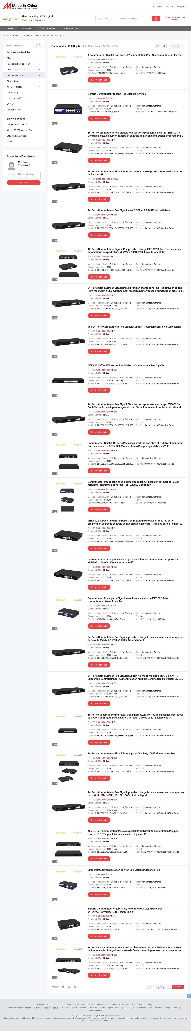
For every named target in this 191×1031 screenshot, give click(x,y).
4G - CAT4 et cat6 (14, 86)
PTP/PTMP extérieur (16, 98)
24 (63, 987)
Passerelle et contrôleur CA (18, 63)
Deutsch (83, 1008)
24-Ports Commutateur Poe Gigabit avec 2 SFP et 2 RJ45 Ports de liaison (129, 210)
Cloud (9, 58)
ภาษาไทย (158, 1008)
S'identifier (157, 6)
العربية (132, 1008)
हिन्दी (150, 1008)
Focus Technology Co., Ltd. (94, 1015)
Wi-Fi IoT (10, 104)
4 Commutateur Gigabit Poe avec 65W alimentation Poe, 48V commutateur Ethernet (135, 55)
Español (74, 1008)
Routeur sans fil (14, 109)
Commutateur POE (15, 75)
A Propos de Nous (48, 28)
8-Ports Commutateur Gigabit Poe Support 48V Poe (117, 93)
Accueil (10, 28)
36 (69, 986)
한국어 (124, 1008)
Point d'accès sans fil (16, 69)
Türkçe (167, 1008)
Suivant (176, 986)
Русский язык (113, 1008)
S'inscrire (169, 6)
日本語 (55, 1008)
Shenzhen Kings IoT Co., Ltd (37, 16)
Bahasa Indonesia (95, 1010)
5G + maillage (13, 81)
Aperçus (151, 1004)
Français (64, 1008)
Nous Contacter (71, 28)
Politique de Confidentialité (93, 1004)
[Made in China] (21, 5)
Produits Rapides (138, 1004)
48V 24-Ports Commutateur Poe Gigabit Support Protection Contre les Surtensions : (135, 326)
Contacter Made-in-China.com (117, 1004)
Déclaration (58, 1004)
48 (75, 986)
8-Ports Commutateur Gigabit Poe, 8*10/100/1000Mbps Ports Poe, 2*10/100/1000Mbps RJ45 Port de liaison (125, 910)
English (28, 1008)
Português (93, 1008)
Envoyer (23, 182)
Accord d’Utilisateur (72, 1004)
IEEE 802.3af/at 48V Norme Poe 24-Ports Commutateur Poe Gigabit (126, 365)
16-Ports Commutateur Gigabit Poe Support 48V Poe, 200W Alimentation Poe (131, 753)
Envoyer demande (99, 79)
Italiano (102, 1008)
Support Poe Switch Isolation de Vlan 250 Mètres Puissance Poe (124, 869)
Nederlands (141, 1008)
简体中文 (37, 1008)
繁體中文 (46, 1008)
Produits (28, 28)
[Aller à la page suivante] (181, 46)
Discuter (25, 165)
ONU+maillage (13, 92)
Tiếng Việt (177, 1008)
